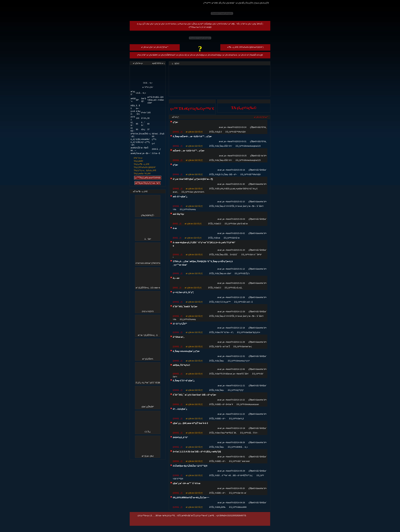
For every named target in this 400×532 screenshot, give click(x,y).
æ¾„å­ (241, 419)
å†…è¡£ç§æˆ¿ (180, 409)
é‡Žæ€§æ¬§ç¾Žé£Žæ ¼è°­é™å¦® (190, 466)
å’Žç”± (247, 273)
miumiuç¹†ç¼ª (244, 361)
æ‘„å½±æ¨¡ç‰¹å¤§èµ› (196, 55)
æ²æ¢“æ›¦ (247, 347)
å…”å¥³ (148, 239)
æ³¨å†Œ (215, 3)
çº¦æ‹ (175, 122)
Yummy (193, 209)
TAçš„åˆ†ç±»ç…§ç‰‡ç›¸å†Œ (145, 170)
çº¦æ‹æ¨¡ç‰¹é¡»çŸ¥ (261, 3)
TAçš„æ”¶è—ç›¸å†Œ (141, 164)
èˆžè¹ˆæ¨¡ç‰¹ (246, 24)
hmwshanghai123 (253, 146)
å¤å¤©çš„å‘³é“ (180, 437)
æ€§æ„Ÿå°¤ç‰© (181, 365)
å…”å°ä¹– (254, 433)
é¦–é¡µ (139, 24)
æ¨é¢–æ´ (243, 493)
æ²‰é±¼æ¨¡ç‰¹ (184, 24)
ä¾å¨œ (236, 238)
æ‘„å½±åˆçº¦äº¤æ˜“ (161, 47)
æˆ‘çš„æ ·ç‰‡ (148, 456)
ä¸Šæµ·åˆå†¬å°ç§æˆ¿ (184, 380)
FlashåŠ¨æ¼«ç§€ (256, 55)
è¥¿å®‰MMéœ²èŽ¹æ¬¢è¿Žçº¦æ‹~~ (191, 497)
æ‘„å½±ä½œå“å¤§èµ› (213, 55)
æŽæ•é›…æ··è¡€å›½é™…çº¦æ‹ (189, 150)
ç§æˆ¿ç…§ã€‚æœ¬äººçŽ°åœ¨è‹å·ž (190, 423)
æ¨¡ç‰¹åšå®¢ (152, 55)
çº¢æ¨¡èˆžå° (141, 55)
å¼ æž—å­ (248, 302)
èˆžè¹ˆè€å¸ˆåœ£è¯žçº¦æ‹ (185, 306)
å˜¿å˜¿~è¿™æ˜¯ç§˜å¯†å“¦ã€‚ (148, 383)
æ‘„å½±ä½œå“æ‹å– (230, 55)
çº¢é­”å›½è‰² (223, 24)
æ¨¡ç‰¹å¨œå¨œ (241, 224)
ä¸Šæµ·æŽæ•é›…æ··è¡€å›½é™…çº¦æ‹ (192, 136)
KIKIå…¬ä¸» (243, 447)
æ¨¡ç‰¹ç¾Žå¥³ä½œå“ (167, 55)
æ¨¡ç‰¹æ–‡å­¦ (182, 55)
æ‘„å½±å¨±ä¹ (244, 55)
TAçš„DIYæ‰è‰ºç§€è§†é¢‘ (145, 167)
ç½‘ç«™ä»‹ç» (143, 516)
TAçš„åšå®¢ (138, 161)
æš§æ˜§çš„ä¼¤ (253, 332)
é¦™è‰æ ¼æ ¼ (195, 27)
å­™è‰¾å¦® (240, 132)
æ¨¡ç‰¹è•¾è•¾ (197, 192)
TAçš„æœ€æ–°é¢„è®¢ (142, 173)
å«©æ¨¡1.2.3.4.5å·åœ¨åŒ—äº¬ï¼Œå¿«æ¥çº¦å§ (197, 451)
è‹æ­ (175, 228)
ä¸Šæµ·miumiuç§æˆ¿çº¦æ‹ (186, 351)
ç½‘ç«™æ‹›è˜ (202, 516)
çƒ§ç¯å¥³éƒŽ (257, 24)
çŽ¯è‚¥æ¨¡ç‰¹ (148, 24)
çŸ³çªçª (240, 390)
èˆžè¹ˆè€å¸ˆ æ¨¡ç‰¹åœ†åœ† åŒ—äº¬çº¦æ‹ (194, 394)
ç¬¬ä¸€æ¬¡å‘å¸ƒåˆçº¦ (183, 292)
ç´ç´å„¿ (148, 431)
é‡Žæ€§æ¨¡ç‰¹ (210, 24)
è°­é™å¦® (179, 479)
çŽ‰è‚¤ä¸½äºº (197, 24)
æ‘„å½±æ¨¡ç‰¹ (147, 47)
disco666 (243, 507)
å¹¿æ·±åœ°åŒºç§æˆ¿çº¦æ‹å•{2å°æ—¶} (193, 179)
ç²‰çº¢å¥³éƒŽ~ (147, 215)
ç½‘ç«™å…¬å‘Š (173, 516)
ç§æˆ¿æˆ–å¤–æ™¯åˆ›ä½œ (186, 483)
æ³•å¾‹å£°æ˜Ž (188, 516)
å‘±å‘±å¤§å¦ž (206, 27)
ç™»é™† (207, 3)
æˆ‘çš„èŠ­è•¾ (147, 359)
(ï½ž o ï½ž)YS (148, 311)
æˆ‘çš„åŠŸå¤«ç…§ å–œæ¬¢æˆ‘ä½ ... (151, 288)
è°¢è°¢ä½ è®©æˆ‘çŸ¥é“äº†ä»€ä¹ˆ (150, 263)
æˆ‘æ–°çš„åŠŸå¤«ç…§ (148, 335)
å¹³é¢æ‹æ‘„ (178, 337)
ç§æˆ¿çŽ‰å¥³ (148, 407)
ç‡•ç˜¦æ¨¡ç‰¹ (160, 24)
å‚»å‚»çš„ (238, 288)
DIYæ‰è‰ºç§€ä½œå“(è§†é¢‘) (251, 47)
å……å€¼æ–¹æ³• (158, 516)
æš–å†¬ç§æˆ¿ (180, 196)
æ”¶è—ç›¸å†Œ (232, 47)
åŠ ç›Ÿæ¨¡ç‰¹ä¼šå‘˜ (227, 3)
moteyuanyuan (252, 404)
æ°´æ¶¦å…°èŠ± (234, 24)
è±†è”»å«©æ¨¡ (171, 24)
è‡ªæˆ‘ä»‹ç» (138, 158)
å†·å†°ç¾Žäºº (180, 323)
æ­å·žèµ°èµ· (179, 214)
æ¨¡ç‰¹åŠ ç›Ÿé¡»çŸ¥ (244, 3)
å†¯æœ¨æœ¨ (244, 461)
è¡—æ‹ (176, 278)
